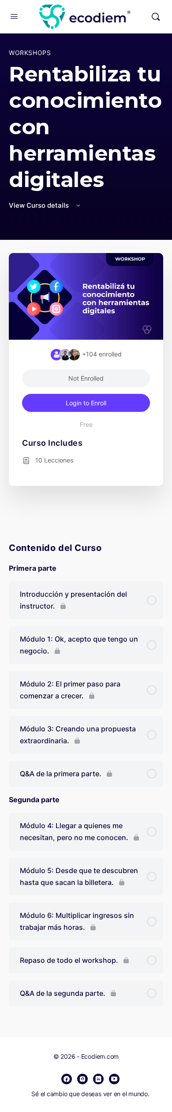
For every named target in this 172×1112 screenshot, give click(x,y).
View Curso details (40, 205)
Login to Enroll (86, 403)
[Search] (155, 16)
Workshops (30, 52)
